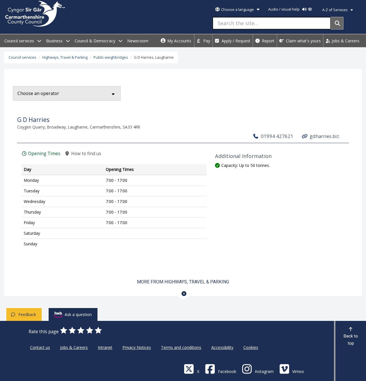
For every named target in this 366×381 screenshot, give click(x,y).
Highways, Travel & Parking (64, 57)
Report (267, 41)
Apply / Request (235, 41)
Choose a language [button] (237, 9)
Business (55, 41)
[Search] (337, 23)
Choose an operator (38, 93)
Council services (19, 41)
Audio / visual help (284, 9)
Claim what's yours (303, 41)
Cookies (250, 347)
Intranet (105, 347)
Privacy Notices (136, 347)
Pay (206, 41)
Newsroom (137, 41)
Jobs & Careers (345, 41)
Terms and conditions (181, 347)
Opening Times (43, 154)
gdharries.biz (324, 136)
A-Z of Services (335, 9)
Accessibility (222, 347)
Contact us (40, 347)
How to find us (85, 154)
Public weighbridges (111, 57)
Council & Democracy (95, 41)
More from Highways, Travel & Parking (183, 282)
